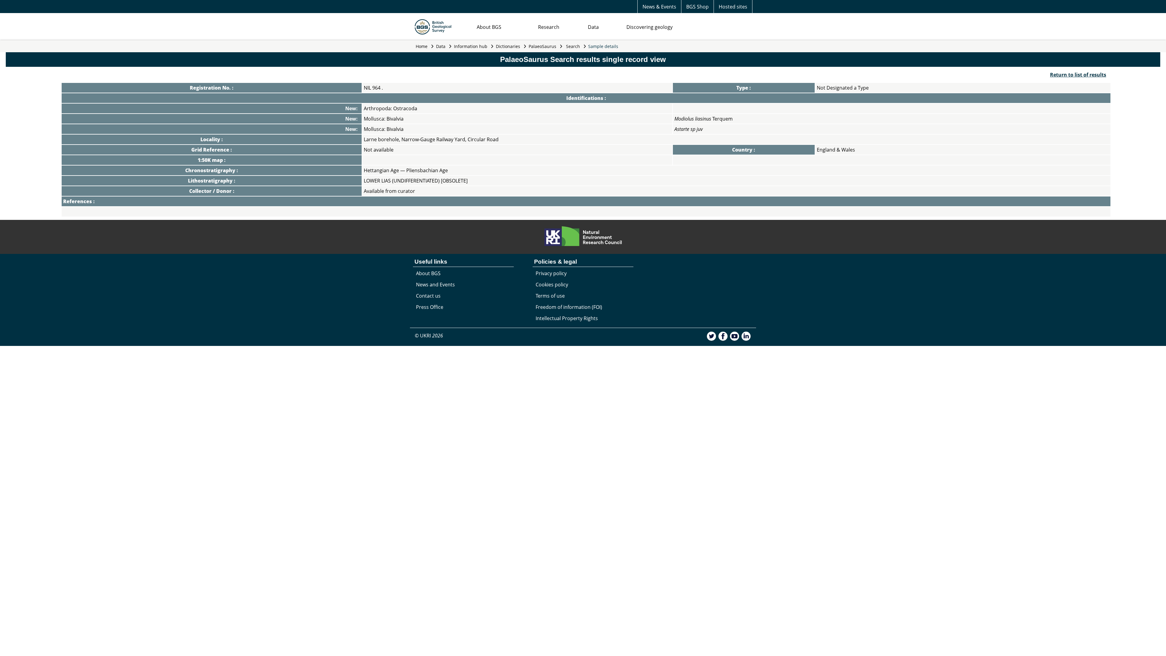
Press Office (429, 307)
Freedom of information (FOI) (569, 307)
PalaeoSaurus (542, 46)
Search (573, 46)
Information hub (470, 46)
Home (422, 46)
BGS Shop (697, 6)
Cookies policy (552, 284)
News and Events (435, 284)
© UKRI (429, 335)
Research (548, 27)
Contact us (428, 295)
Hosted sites (733, 6)
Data (593, 27)
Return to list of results (1078, 74)
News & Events (659, 6)
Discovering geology (649, 27)
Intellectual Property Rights (567, 318)
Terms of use (550, 295)
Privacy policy (551, 273)
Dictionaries (508, 46)
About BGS (489, 27)
